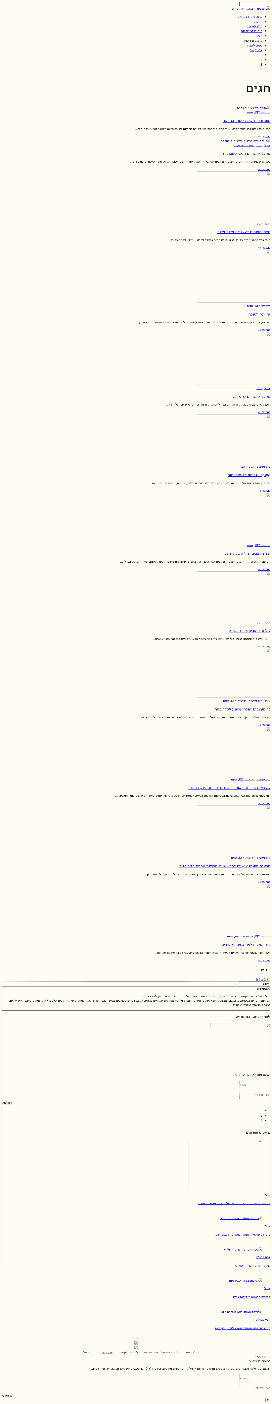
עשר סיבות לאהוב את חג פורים (245, 944)
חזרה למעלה (262, 1357)
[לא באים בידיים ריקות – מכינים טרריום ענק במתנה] (233, 775)
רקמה (243, 466)
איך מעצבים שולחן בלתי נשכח (246, 553)
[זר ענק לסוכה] (233, 301)
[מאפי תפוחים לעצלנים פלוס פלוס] (233, 219)
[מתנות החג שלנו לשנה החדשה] (253, 108)
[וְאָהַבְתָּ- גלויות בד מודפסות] (233, 462)
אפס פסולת (263, 1257)
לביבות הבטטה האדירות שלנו (251, 1297)
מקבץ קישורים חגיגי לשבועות (246, 153)
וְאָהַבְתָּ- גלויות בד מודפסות (249, 475)
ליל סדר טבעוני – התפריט (249, 630)
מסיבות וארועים (244, 145)
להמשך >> (264, 136)
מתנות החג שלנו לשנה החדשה (246, 120)
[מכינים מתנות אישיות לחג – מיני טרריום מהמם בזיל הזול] (233, 853)
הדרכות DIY (262, 112)
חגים (250, 112)
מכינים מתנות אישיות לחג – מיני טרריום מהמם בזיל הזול (224, 866)
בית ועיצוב (263, 466)
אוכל (267, 145)
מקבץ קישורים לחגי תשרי (249, 396)
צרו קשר (107, 1352)
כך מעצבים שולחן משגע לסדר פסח (242, 709)
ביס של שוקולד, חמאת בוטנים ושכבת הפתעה (241, 1234)
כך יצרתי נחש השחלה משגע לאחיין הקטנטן (242, 1328)
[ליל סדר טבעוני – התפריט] (233, 618)
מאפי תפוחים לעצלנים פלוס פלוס (243, 231)
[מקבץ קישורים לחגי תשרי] (233, 384)
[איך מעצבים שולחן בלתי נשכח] (233, 541)
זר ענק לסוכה (259, 314)
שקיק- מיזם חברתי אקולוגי (252, 1266)
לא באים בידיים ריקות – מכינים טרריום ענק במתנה (229, 787)
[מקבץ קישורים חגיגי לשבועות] (244, 141)
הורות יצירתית (244, 936)
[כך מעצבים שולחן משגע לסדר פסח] (233, 696)
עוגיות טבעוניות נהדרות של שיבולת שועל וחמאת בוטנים (234, 1203)
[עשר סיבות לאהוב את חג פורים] (233, 932)
